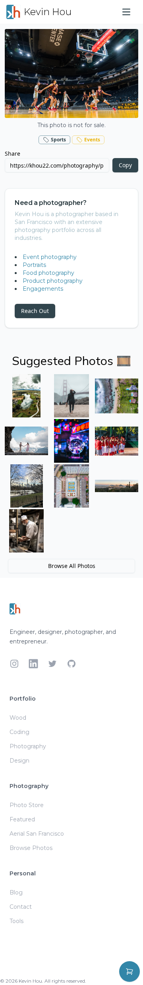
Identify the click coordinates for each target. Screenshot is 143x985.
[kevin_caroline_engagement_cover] (26, 440)
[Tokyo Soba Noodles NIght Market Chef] (26, 530)
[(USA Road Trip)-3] (26, 395)
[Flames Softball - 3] (116, 440)
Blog (16, 892)
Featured (22, 819)
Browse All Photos (71, 566)
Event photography (50, 257)
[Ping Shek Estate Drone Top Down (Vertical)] (71, 486)
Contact (21, 906)
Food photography (48, 272)
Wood (18, 717)
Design (19, 760)
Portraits (34, 264)
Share (12, 153)
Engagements (43, 288)
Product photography (53, 280)
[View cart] (129, 971)
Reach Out (35, 311)
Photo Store (27, 805)
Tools (16, 921)
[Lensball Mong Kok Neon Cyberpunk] (71, 440)
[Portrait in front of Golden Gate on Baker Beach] (71, 395)
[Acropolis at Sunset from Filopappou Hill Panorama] (116, 486)
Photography (28, 746)
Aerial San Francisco (37, 833)
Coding (19, 732)
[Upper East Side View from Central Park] (26, 486)
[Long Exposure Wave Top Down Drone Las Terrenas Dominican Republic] (116, 395)
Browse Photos (31, 848)
